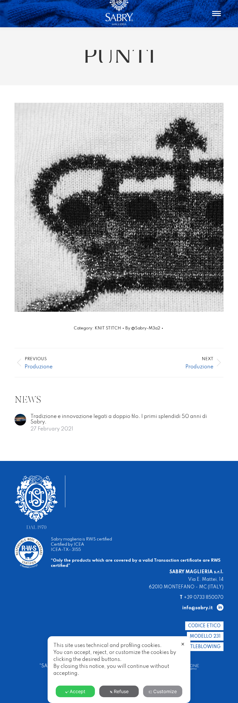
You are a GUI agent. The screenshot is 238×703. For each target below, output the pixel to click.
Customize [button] (165, 691)
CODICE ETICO (204, 626)
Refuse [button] (121, 691)
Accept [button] (77, 691)
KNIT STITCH (108, 328)
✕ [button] (183, 644)
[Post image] (20, 420)
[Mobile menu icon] (216, 13)
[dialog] (119, 669)
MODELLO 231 (205, 636)
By (142, 328)
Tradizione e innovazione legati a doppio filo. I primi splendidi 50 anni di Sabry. (118, 419)
